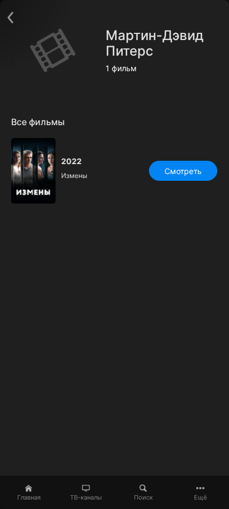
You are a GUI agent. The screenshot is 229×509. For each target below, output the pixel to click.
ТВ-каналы (86, 497)
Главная (29, 497)
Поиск (143, 497)
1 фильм (121, 68)
